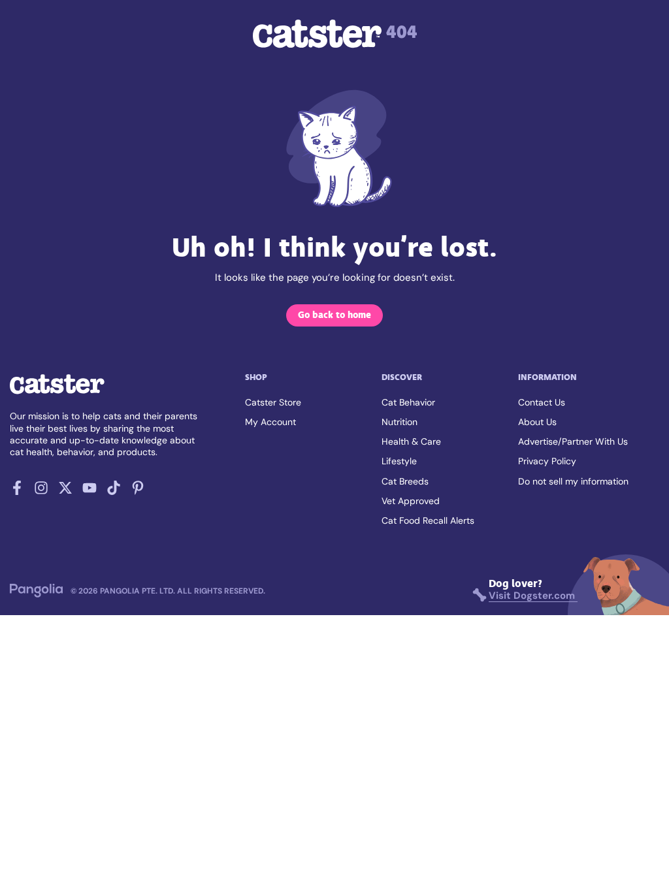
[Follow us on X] (65, 491)
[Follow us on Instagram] (41, 491)
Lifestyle (399, 461)
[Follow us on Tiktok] (113, 491)
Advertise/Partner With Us (573, 441)
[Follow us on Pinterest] (138, 491)
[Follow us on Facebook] (17, 491)
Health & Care (411, 441)
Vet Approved (411, 501)
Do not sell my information (573, 481)
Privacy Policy (547, 461)
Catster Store (273, 402)
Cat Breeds (405, 481)
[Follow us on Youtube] (89, 491)
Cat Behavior (408, 402)
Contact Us (541, 402)
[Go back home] (57, 393)
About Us (537, 422)
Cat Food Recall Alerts (428, 520)
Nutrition (399, 422)
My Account (270, 422)
